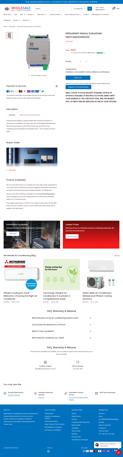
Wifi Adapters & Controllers (100, 14)
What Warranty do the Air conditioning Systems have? (55, 318)
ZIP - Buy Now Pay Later (106, 434)
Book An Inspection (105, 425)
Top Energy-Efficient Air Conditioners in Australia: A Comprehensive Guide (56, 296)
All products (12, 26)
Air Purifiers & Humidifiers (53, 430)
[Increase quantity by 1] (86, 61)
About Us (26, 20)
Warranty (74, 434)
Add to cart (78, 77)
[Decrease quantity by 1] (75, 61)
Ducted (30, 14)
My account (100, 9)
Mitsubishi (69, 41)
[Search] (89, 9)
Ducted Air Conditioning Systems (52, 417)
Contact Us (102, 428)
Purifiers (86, 14)
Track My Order (103, 431)
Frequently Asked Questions (81, 422)
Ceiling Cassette (54, 14)
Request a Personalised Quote (78, 87)
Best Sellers (7, 14)
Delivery (74, 419)
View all (117, 255)
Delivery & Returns (14, 395)
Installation (7, 20)
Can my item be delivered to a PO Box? (48, 324)
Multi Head (41, 14)
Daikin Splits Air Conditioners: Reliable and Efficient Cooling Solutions (97, 296)
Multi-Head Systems (51, 421)
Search (74, 413)
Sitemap (101, 422)
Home (5, 26)
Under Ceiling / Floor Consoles (54, 424)
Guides (15, 20)
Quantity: (69, 61)
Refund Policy (76, 416)
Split (21, 14)
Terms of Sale (76, 431)
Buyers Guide (76, 425)
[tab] (12, 115)
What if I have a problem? (43, 331)
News (100, 416)
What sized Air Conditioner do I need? (48, 338)
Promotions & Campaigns (80, 439)
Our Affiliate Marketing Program (109, 419)
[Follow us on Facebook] (48, 451)
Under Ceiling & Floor (72, 14)
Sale (15, 14)
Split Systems (49, 413)
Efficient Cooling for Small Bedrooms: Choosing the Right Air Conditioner (20, 296)
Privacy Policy (76, 437)
